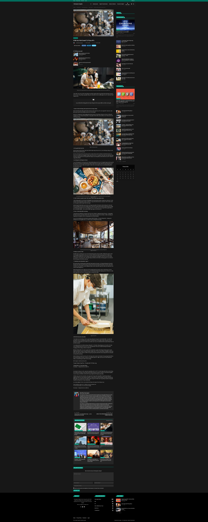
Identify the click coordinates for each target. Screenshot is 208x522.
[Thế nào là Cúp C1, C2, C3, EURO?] (125, 25)
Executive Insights (120, 3)
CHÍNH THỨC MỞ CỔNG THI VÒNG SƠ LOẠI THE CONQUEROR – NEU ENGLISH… (128, 60)
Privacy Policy (78, 0)
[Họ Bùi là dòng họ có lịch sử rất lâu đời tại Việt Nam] (118, 51)
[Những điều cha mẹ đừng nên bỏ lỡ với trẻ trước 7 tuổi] (118, 79)
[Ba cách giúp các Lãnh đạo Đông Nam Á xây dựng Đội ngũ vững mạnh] (118, 121)
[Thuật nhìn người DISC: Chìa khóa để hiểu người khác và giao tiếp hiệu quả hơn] (125, 94)
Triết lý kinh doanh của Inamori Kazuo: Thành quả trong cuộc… (84, 58)
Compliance (97, 510)
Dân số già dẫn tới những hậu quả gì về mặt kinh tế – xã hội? (127, 55)
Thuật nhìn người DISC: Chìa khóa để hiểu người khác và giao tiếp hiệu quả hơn (125, 101)
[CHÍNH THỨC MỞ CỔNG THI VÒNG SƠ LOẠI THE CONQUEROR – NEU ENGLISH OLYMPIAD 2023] (118, 60)
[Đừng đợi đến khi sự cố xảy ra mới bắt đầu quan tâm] (118, 116)
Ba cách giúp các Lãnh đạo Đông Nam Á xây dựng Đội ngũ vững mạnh (128, 120)
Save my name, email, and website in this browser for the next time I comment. (89, 488)
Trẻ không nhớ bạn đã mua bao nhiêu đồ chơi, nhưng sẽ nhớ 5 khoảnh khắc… (128, 153)
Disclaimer (82, 0)
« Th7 (117, 181)
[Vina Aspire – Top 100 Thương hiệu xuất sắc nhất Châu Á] (80, 454)
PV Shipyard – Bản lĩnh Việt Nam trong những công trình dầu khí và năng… (127, 125)
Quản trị (89, 430)
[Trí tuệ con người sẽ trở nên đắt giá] (118, 149)
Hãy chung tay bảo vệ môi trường (79, 430)
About (74, 0)
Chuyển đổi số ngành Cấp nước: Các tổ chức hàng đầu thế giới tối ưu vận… (128, 130)
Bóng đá (118, 29)
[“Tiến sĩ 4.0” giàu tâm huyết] (118, 69)
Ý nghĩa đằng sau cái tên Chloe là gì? (127, 63)
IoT (95, 503)
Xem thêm (128, 4)
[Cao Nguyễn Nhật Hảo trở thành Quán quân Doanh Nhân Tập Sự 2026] (118, 144)
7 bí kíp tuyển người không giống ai (127, 110)
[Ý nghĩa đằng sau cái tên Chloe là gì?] (118, 65)
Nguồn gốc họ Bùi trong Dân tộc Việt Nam (128, 45)
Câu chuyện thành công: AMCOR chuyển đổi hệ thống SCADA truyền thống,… (128, 134)
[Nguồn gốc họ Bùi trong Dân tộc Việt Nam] (118, 46)
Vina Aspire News (98, 499)
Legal (86, 0)
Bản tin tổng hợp (77, 457)
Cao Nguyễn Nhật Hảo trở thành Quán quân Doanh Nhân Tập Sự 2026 (127, 144)
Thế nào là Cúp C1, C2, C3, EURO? (122, 31)
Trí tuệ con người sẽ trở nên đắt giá (127, 147)
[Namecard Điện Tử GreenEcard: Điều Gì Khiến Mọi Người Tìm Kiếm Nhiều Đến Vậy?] (80, 427)
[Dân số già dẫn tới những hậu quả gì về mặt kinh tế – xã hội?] (118, 55)
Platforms (96, 508)
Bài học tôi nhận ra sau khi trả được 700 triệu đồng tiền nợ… (84, 54)
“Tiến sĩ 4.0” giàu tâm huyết (126, 68)
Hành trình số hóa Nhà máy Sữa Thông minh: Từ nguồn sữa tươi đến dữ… (127, 139)
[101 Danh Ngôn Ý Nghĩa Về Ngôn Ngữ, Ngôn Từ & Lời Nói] (118, 42)
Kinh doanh (102, 430)
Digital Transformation (104, 3)
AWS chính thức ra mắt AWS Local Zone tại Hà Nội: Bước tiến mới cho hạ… (128, 158)
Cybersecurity (95, 3)
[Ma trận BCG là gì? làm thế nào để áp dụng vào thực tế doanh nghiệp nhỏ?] (93, 427)
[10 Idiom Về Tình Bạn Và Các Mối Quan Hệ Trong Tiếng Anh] (118, 74)
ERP (95, 501)
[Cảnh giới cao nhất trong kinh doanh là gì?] (75, 63)
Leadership (118, 98)
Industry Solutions (112, 3)
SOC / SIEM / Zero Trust (99, 505)
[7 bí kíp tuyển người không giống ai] (118, 112)
